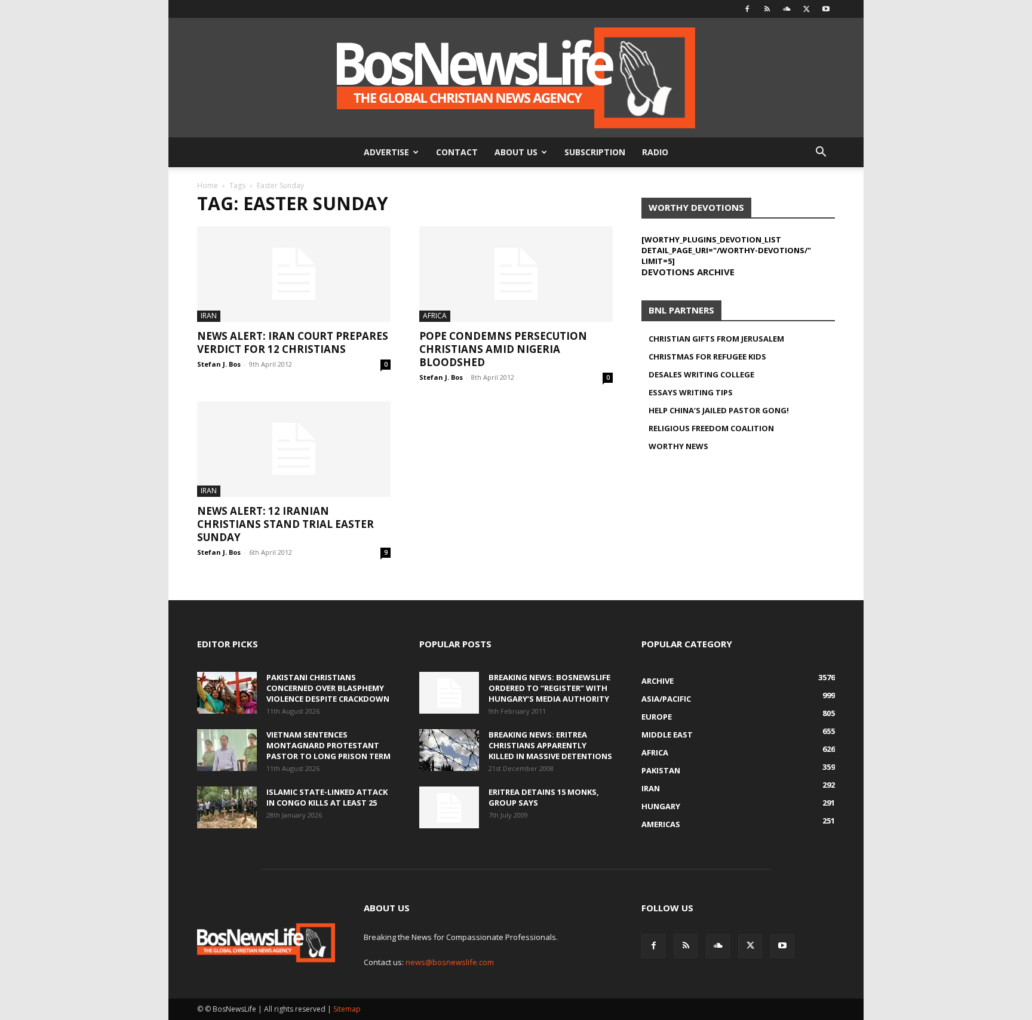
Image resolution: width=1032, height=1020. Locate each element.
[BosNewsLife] (516, 77)
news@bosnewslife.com (450, 962)
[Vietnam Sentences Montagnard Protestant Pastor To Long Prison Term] (227, 750)
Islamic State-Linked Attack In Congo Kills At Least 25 (327, 797)
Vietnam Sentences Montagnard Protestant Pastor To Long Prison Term (328, 745)
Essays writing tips (691, 392)
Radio (655, 152)
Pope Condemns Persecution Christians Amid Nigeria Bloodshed (503, 349)
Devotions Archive (688, 272)
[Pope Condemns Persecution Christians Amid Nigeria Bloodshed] (516, 274)
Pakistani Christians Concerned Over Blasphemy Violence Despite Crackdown (327, 688)
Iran (209, 316)
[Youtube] (826, 9)
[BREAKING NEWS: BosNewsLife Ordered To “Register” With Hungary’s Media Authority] (449, 693)
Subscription (594, 152)
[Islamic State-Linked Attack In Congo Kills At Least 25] (227, 807)
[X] (806, 9)
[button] (820, 153)
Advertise (386, 152)
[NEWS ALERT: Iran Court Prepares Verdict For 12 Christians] (294, 274)
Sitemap (347, 1009)
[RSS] (767, 9)
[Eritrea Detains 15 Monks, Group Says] (449, 807)
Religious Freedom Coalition (711, 428)
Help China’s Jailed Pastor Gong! (719, 410)
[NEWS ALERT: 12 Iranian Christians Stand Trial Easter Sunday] (294, 449)
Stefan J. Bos (219, 364)
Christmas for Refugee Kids (707, 356)
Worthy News (678, 446)
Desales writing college (701, 374)
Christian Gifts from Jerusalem (716, 338)
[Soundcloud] (787, 9)
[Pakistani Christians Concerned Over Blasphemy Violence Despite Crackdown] (227, 693)
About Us (516, 152)
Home (207, 185)
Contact (457, 152)
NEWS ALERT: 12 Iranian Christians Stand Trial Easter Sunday (285, 524)
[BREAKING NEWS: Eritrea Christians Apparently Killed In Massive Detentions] (449, 750)
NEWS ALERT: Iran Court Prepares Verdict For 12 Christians (292, 342)
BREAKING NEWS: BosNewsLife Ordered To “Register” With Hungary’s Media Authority (549, 688)
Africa (435, 316)
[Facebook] (747, 9)
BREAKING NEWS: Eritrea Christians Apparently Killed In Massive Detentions (550, 745)
